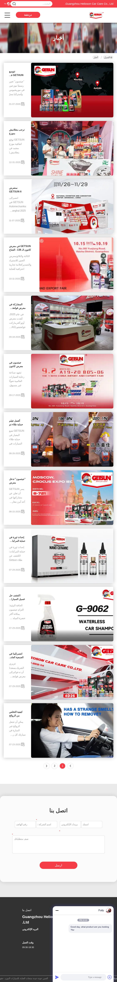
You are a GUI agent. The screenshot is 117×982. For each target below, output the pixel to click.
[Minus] (57, 910)
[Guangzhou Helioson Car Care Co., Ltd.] (96, 15)
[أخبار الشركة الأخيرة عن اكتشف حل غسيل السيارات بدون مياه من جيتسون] (72, 640)
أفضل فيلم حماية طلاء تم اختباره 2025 (16, 423)
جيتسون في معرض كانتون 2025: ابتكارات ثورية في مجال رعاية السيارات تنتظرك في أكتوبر (16, 364)
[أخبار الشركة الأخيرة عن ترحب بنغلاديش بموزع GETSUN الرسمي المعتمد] (72, 175)
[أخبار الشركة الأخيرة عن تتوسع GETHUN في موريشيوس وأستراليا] (72, 116)
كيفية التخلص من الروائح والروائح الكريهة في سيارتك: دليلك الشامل (17, 714)
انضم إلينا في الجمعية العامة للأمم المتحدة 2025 (16, 655)
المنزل (107, 57)
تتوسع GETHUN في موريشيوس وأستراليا (16, 73)
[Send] (57, 977)
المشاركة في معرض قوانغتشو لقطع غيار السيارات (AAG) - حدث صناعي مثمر (17, 306)
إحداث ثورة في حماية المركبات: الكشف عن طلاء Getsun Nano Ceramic (17, 539)
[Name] (14, 4)
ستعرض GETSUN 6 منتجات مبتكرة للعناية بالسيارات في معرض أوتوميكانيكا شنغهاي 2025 (17, 190)
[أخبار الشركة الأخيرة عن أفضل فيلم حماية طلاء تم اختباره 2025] (72, 466)
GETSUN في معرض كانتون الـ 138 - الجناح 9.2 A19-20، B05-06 (20, 248)
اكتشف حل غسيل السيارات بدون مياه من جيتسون (17, 597)
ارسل (58, 865)
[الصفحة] (46, 766)
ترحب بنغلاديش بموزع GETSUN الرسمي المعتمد (17, 131)
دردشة (28, 14)
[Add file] (110, 977)
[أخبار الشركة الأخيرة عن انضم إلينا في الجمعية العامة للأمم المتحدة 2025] (72, 699)
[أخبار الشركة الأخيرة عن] (72, 524)
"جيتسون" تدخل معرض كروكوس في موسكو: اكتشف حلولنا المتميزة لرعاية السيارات (17, 481)
